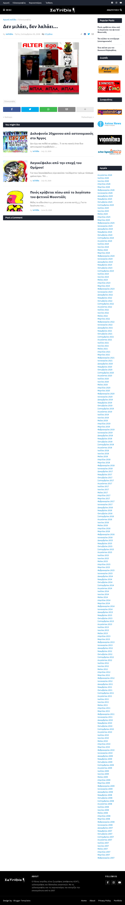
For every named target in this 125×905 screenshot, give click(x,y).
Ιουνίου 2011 (103, 702)
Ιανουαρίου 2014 (105, 609)
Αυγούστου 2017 (105, 483)
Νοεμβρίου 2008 (105, 795)
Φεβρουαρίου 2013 (106, 642)
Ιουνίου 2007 (103, 845)
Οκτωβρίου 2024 (105, 235)
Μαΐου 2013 (103, 633)
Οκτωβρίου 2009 (105, 762)
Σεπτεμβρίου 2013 (106, 621)
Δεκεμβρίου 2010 (105, 720)
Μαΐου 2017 (103, 492)
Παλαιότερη (86, 117)
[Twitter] (89, 34)
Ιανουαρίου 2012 (105, 681)
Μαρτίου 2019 (104, 426)
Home (84, 900)
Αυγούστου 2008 (105, 803)
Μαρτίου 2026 (104, 187)
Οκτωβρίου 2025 (105, 202)
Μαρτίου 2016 (104, 531)
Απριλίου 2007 (104, 851)
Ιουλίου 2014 (103, 591)
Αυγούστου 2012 (105, 660)
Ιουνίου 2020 (103, 381)
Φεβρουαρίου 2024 (106, 255)
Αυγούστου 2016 (105, 519)
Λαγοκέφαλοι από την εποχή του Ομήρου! (56, 165)
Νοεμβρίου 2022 (105, 297)
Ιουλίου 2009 (103, 771)
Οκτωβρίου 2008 (105, 797)
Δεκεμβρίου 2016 (105, 507)
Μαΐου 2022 (103, 315)
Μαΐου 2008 (103, 812)
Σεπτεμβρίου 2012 (106, 657)
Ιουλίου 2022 (103, 309)
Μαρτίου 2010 (104, 747)
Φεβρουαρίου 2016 (106, 534)
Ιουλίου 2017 (103, 486)
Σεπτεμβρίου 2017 (106, 480)
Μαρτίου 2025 (104, 220)
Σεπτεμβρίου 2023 (106, 270)
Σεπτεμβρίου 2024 (106, 237)
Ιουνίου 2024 (103, 246)
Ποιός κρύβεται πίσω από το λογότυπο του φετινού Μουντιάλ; (60, 194)
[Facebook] (85, 34)
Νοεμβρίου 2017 (105, 474)
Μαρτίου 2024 (104, 252)
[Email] (93, 34)
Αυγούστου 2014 (105, 588)
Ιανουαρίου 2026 (105, 193)
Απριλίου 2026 (104, 183)
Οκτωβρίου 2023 (105, 267)
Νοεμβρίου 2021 (105, 330)
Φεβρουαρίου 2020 (106, 393)
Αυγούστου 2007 (105, 839)
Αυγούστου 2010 (105, 732)
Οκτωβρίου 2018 (105, 441)
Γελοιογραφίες (19, 2)
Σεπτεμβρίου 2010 (106, 729)
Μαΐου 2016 (103, 525)
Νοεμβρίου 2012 (105, 651)
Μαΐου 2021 (103, 348)
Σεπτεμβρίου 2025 (106, 205)
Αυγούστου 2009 (105, 768)
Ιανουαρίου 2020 (105, 396)
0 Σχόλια (48, 34)
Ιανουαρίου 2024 (105, 258)
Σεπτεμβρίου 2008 (106, 801)
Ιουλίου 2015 (103, 555)
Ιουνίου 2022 (103, 312)
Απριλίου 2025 (104, 217)
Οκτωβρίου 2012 (105, 654)
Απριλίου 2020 (104, 387)
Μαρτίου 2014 (104, 603)
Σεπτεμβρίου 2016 (106, 516)
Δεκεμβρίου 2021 (105, 327)
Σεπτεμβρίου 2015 (106, 549)
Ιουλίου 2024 (103, 243)
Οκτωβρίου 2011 (105, 690)
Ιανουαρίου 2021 (105, 360)
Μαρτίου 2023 (104, 285)
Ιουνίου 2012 (103, 666)
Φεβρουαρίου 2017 (106, 501)
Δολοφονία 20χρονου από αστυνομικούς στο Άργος (61, 135)
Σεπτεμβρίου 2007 (106, 836)
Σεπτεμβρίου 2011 (106, 693)
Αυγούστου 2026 (105, 175)
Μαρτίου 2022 (104, 318)
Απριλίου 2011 (104, 708)
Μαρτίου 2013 (104, 639)
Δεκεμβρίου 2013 (105, 612)
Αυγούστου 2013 (105, 624)
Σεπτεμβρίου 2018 (106, 444)
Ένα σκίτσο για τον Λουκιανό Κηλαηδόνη (107, 49)
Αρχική (6, 2)
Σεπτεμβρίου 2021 (106, 336)
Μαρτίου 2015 (104, 567)
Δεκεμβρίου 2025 (105, 196)
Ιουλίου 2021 (103, 342)
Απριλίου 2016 (104, 528)
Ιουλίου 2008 (103, 806)
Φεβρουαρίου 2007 (106, 857)
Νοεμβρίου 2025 (105, 198)
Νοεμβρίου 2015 (105, 543)
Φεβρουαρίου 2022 (106, 321)
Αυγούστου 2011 (105, 696)
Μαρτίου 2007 (104, 854)
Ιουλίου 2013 (103, 627)
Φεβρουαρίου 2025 (106, 222)
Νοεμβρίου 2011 (105, 687)
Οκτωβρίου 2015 (105, 546)
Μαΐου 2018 (103, 456)
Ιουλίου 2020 (103, 378)
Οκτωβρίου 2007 (105, 833)
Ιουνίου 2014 (103, 594)
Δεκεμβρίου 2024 (105, 228)
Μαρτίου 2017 (104, 498)
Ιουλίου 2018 (103, 450)
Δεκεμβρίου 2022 (105, 294)
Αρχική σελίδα (9, 19)
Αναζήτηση (113, 10)
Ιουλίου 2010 (103, 735)
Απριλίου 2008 (104, 816)
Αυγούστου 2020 (105, 375)
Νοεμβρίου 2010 (105, 723)
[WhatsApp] (48, 109)
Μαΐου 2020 (103, 384)
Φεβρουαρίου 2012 (106, 678)
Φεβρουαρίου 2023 (106, 288)
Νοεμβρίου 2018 (105, 438)
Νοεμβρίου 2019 (105, 402)
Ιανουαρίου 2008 (105, 825)
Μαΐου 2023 (103, 279)
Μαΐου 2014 (103, 597)
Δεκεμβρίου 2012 (105, 648)
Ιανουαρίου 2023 (105, 291)
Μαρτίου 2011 (104, 711)
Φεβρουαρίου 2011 (106, 714)
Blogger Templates (21, 900)
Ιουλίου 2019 (103, 414)
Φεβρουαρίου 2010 (106, 750)
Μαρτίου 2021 (104, 354)
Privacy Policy (104, 900)
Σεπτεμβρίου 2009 (106, 765)
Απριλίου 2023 (104, 282)
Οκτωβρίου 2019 (105, 405)
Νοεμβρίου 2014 (105, 579)
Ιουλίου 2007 (103, 842)
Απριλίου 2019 (104, 423)
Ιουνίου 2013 (103, 630)
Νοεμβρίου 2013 (105, 615)
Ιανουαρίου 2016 (105, 537)
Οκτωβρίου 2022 (105, 300)
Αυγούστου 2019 (105, 411)
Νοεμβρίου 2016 (105, 510)
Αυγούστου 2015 (105, 552)
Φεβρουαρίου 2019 (106, 429)
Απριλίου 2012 (104, 672)
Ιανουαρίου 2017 (105, 504)
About (92, 900)
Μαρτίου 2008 (104, 818)
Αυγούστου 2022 (105, 306)
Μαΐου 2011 (103, 705)
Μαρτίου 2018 (104, 462)
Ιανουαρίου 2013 (105, 645)
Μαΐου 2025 (103, 213)
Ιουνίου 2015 (103, 558)
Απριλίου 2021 (104, 351)
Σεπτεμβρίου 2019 (106, 408)
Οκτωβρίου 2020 (105, 369)
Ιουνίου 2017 (103, 489)
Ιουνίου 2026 (103, 181)
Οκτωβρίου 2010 (105, 726)
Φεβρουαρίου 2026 (106, 190)
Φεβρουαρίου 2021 (106, 357)
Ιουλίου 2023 (103, 273)
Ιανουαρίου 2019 (105, 432)
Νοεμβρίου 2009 (105, 759)
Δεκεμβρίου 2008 (105, 792)
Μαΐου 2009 (103, 777)
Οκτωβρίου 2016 (105, 513)
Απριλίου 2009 (104, 780)
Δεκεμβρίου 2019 (105, 399)
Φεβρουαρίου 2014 (106, 606)
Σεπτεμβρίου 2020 (106, 372)
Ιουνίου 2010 (103, 738)
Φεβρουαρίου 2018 (106, 465)
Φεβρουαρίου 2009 (106, 786)
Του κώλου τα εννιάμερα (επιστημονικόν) (108, 39)
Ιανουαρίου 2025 (105, 226)
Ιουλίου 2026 (103, 178)
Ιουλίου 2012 (103, 663)
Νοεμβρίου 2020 (105, 366)
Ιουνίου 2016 (103, 522)
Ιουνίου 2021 (103, 345)
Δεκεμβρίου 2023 (105, 261)
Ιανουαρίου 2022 (105, 324)
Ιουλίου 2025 (103, 207)
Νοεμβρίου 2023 (105, 264)
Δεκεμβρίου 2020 (105, 363)
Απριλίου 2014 (104, 600)
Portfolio (118, 900)
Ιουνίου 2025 (103, 211)
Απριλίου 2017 (104, 495)
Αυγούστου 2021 (105, 339)
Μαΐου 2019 (103, 420)
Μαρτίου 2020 (104, 390)
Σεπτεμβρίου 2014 (106, 585)
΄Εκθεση (49, 2)
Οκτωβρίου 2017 (105, 477)
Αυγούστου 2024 (105, 241)
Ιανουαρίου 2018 (105, 468)
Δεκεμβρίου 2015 (105, 540)
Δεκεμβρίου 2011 (105, 684)
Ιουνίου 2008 (103, 810)
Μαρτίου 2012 (104, 675)
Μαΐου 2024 (103, 250)
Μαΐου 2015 (103, 561)
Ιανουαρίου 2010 (105, 753)
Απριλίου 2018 (104, 459)
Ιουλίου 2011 (103, 699)
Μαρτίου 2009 (104, 783)
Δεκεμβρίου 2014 (105, 576)
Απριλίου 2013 (104, 636)
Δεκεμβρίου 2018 (105, 435)
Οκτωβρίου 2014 (105, 582)
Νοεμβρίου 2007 (105, 830)
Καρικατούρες (35, 2)
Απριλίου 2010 (104, 744)
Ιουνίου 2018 (103, 453)
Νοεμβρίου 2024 (105, 231)
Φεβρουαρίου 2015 (106, 570)
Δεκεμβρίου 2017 (105, 471)
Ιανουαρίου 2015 (105, 573)
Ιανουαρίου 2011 (105, 717)
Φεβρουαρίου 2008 (106, 821)
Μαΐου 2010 (103, 741)
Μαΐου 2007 (103, 848)
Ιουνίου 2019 (103, 417)
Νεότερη (8, 117)
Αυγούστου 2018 (105, 447)
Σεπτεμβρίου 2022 (106, 303)
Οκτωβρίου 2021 (105, 333)
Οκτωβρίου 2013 (105, 618)
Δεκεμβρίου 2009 (105, 756)
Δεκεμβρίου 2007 (105, 827)
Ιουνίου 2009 (103, 773)
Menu (8, 10)
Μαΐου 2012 (103, 669)
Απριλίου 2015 (104, 564)
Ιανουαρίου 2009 (105, 788)
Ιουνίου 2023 (103, 276)
